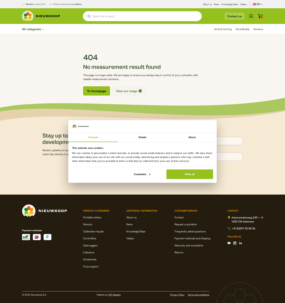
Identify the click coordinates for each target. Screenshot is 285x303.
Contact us (234, 16)
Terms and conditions (198, 294)
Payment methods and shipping (192, 238)
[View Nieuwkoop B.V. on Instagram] (234, 243)
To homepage (96, 91)
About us (207, 4)
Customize (140, 174)
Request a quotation (185, 224)
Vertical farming (223, 29)
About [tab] (192, 137)
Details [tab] (143, 137)
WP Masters (114, 294)
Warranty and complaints (188, 245)
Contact (179, 217)
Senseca (258, 29)
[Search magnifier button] (89, 16)
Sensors (87, 224)
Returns (178, 252)
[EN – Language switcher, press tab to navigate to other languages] (258, 4)
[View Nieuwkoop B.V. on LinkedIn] (240, 243)
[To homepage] (41, 16)
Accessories (89, 259)
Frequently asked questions (190, 231)
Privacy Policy (177, 294)
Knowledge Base (229, 4)
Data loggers (90, 245)
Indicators (88, 252)
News (216, 4)
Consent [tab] (93, 137)
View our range (126, 91)
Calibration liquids (93, 231)
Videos (243, 4)
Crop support (91, 266)
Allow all (190, 174)
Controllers (89, 238)
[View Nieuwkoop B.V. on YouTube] (229, 243)
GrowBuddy (243, 29)
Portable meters (92, 217)
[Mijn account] (251, 16)
